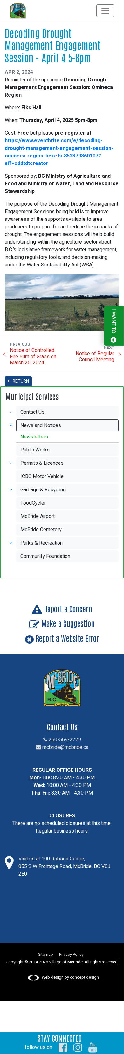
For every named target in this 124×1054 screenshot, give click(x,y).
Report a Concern (67, 608)
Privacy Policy (71, 954)
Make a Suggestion (67, 623)
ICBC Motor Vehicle (42, 476)
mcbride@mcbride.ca (64, 747)
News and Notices (40, 425)
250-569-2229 (64, 740)
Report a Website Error (66, 638)
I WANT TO (113, 322)
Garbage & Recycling (43, 490)
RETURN (20, 381)
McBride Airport (37, 516)
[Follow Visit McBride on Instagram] (77, 1047)
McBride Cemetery (41, 529)
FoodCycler (33, 503)
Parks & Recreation (41, 543)
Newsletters (34, 437)
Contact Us (32, 412)
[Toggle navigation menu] (105, 10)
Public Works (35, 450)
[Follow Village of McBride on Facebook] (63, 1047)
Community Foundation (45, 556)
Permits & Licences (42, 463)
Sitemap (45, 954)
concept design (84, 977)
